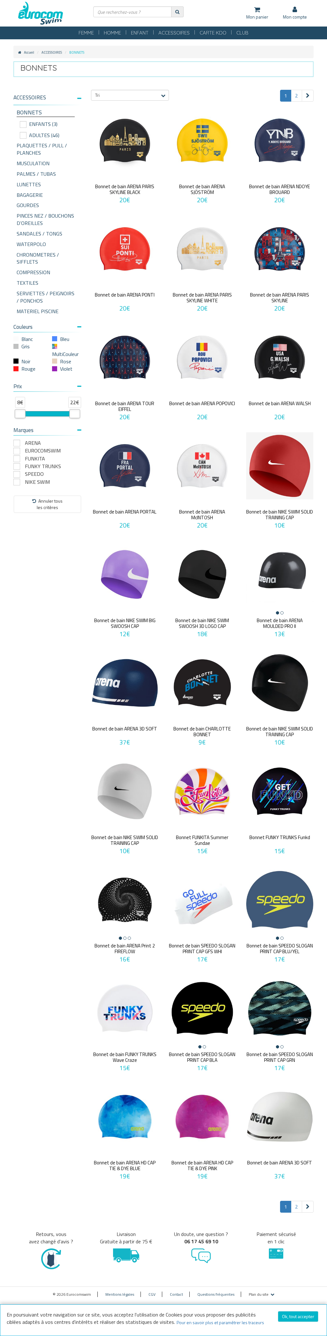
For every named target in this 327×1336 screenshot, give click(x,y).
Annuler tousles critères (50, 504)
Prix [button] (17, 386)
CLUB (242, 33)
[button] (47, 98)
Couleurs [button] (23, 327)
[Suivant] (308, 96)
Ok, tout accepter (298, 1316)
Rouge (28, 369)
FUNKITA (35, 458)
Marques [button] (23, 430)
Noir (25, 361)
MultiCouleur (65, 354)
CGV (152, 1294)
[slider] (20, 413)
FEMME (86, 33)
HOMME (112, 33)
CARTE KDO (213, 33)
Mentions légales (119, 1294)
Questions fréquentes (215, 1294)
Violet (66, 369)
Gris (25, 346)
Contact (176, 1294)
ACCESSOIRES (174, 33)
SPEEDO (34, 474)
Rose (65, 361)
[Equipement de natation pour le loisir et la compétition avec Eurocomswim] (40, 14)
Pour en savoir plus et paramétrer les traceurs (220, 1322)
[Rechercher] (177, 11)
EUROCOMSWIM (43, 450)
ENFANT (139, 33)
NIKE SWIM (37, 482)
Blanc (27, 339)
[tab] (47, 100)
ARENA (33, 443)
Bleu (64, 339)
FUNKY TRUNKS (43, 466)
